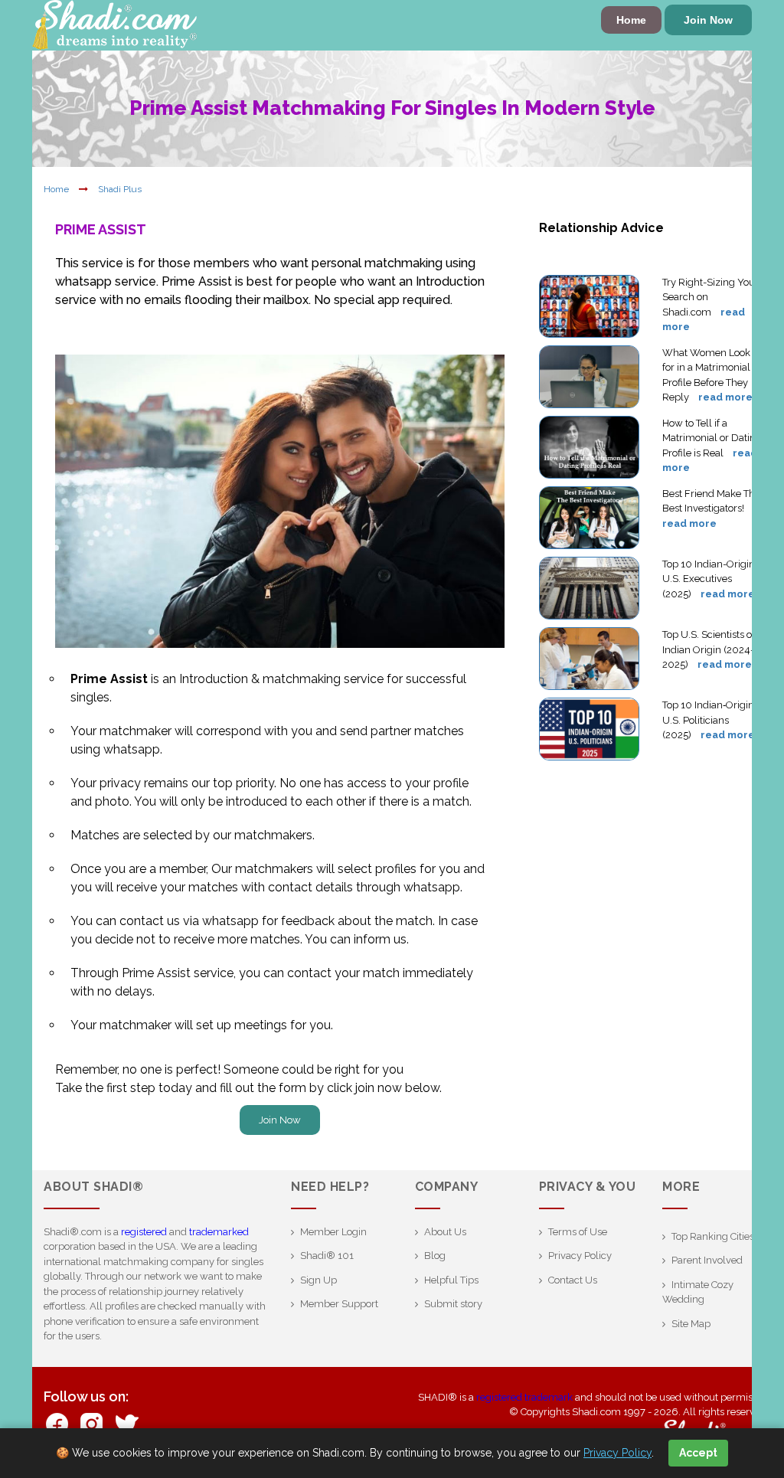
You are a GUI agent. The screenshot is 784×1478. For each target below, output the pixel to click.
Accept (698, 1453)
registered (144, 1232)
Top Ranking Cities (712, 1236)
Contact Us (572, 1280)
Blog (435, 1255)
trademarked (219, 1232)
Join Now (708, 20)
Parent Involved (707, 1260)
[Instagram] (91, 1423)
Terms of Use (577, 1232)
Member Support (339, 1304)
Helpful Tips (451, 1280)
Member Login (333, 1232)
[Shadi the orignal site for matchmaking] (114, 24)
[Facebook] (57, 1423)
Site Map (690, 1323)
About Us (445, 1232)
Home (631, 20)
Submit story (453, 1304)
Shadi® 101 (327, 1255)
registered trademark (524, 1397)
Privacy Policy (580, 1255)
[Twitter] (126, 1423)
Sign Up (318, 1280)
